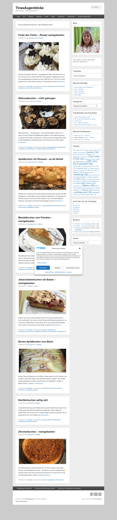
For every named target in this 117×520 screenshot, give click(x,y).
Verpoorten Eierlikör (32, 421)
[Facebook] (91, 494)
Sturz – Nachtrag (78, 89)
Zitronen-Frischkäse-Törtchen (34, 88)
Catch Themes (97, 499)
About (53, 16)
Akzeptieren (43, 268)
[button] (80, 248)
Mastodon (77, 211)
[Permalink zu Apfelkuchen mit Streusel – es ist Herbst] (42, 191)
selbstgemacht (62, 331)
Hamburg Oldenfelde (80, 177)
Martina (41, 38)
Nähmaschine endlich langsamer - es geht (85, 125)
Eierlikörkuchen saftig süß (33, 400)
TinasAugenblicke (30, 7)
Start (18, 16)
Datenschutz (71, 16)
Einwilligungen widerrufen (24, 488)
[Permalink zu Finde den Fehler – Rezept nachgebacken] (38, 72)
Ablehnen (57, 268)
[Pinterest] (95, 494)
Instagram (77, 207)
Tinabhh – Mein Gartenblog (83, 224)
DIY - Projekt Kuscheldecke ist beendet (84, 119)
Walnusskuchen (51, 149)
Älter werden (77, 95)
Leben (86, 181)
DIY (24, 16)
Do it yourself (83, 163)
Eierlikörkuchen (56, 420)
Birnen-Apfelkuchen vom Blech (35, 341)
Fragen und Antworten (79, 170)
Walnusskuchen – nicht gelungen (36, 98)
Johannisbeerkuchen (23, 331)
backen (45, 86)
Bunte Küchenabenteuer (82, 232)
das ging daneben (51, 147)
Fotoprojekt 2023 (83, 168)
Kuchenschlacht (60, 86)
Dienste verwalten (41, 262)
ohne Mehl (38, 149)
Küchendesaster (51, 86)
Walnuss (44, 149)
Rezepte (30, 16)
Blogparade (78, 157)
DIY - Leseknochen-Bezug (81, 123)
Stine (36, 286)
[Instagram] (99, 494)
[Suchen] (92, 7)
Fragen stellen (94, 168)
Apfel (44, 205)
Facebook (77, 205)
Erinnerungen (78, 166)
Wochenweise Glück (88, 194)
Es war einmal (89, 166)
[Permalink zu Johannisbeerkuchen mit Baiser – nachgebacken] (42, 315)
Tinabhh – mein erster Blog (83, 226)
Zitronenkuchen (59, 480)
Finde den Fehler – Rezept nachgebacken (41, 35)
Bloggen (91, 154)
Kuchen (24, 207)
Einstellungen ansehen (73, 268)
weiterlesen (61, 81)
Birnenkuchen (58, 388)
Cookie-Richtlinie (49, 272)
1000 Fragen (77, 150)
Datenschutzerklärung (60, 272)
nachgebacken (22, 88)
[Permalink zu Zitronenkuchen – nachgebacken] (42, 465)
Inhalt (46, 16)
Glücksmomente (89, 172)
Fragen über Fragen (93, 170)
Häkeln (80, 179)
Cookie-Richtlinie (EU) (84, 16)
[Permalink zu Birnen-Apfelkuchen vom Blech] (42, 374)
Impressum (69, 272)
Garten (77, 172)
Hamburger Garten (94, 175)
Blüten (85, 157)
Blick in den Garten (80, 154)
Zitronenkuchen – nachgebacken (36, 431)
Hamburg (39, 16)
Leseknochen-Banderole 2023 (82, 117)
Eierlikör (49, 420)
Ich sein (87, 179)
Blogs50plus (79, 228)
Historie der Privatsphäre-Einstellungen (69, 488)
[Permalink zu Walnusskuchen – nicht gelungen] (42, 130)
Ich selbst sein (95, 179)
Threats (76, 213)
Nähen (89, 185)
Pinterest (76, 209)
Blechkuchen (21, 390)
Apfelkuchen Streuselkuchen (53, 205)
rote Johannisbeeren (52, 331)
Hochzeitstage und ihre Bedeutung (83, 87)
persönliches (91, 188)
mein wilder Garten (86, 183)
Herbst (20, 207)
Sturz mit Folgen (78, 91)
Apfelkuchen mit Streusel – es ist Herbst (40, 159)
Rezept (37, 207)
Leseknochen (78, 121)
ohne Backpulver (31, 149)
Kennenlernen (77, 181)
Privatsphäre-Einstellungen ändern (45, 488)
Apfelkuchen (46, 388)
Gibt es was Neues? (79, 93)
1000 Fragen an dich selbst (90, 150)
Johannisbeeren (51, 330)
